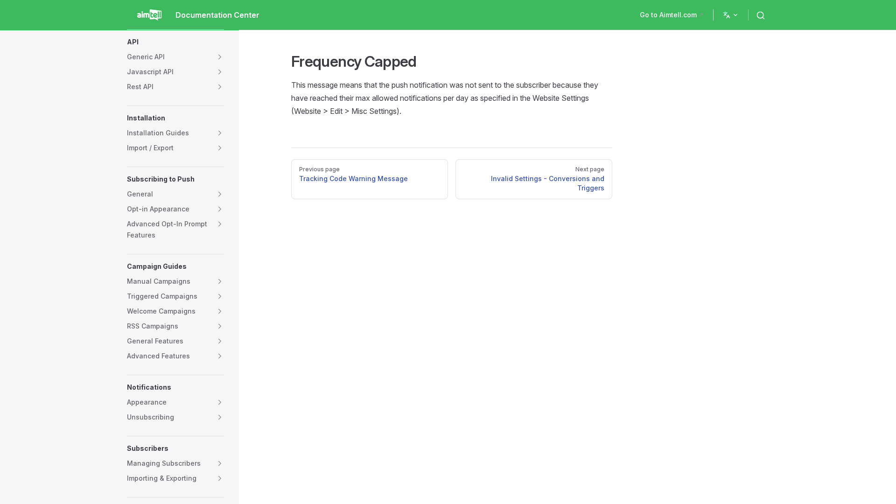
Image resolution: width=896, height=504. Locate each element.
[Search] (762, 15)
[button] (175, 42)
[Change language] (730, 15)
